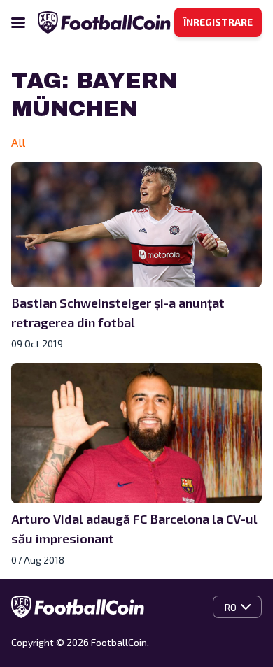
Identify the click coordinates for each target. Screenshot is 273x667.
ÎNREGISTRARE (218, 22)
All (18, 142)
